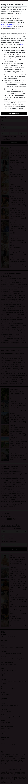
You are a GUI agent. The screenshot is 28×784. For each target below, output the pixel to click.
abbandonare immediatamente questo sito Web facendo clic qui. (12, 25)
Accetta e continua (14, 113)
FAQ (21, 44)
